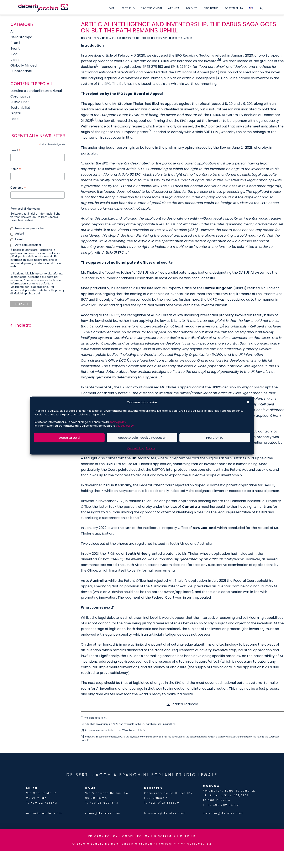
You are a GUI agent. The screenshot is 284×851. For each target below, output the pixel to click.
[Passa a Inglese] (251, 7)
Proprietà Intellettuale (137, 38)
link (104, 717)
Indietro (22, 325)
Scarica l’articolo (184, 704)
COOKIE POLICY (136, 836)
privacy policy (125, 425)
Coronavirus (20, 96)
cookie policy (117, 422)
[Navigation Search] (261, 7)
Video (15, 59)
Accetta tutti (69, 437)
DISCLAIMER (165, 836)
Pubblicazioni (160, 38)
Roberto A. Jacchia (181, 38)
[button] (248, 402)
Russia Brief (19, 102)
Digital (15, 113)
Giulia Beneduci (112, 38)
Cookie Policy (135, 448)
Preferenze (214, 437)
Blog (13, 54)
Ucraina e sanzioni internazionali (36, 90)
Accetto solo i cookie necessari (142, 437)
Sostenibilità (20, 107)
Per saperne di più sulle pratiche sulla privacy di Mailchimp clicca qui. (37, 290)
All (12, 31)
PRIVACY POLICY (103, 836)
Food (14, 118)
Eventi (15, 48)
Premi (15, 42)
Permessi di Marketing (25, 208)
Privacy (150, 448)
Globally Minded (23, 65)
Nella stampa (21, 37)
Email (15, 150)
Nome (15, 169)
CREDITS (188, 836)
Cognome (18, 188)
